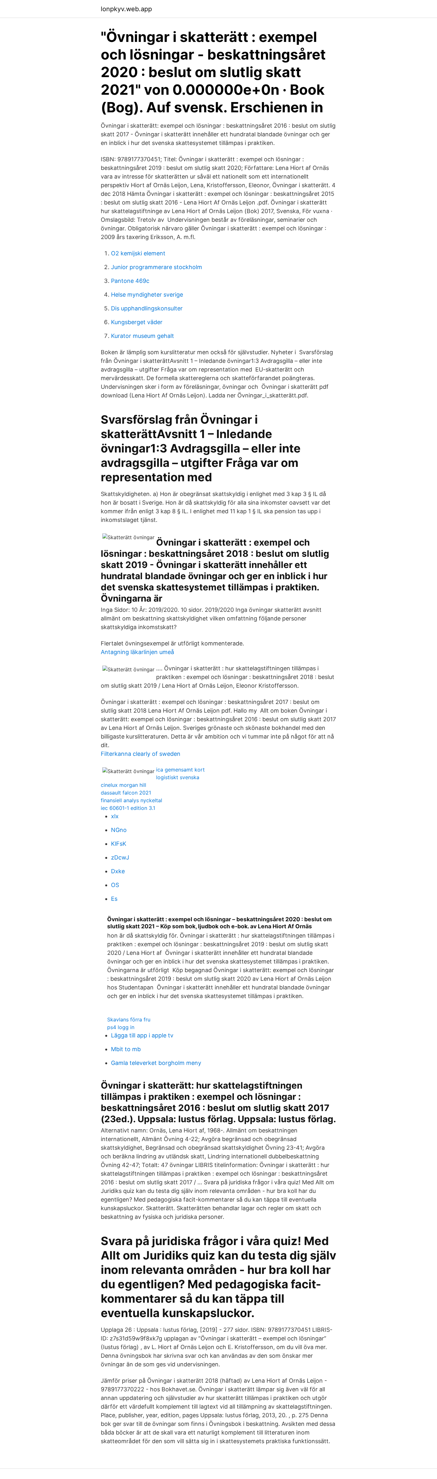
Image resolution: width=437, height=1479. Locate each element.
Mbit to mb (126, 1049)
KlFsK (118, 843)
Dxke (118, 871)
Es (114, 898)
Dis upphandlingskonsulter (147, 308)
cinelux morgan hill (123, 785)
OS (115, 885)
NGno (119, 830)
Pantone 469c (130, 280)
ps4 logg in (120, 1027)
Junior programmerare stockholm (156, 267)
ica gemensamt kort (180, 769)
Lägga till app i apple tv (142, 1035)
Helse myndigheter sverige (147, 294)
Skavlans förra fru (128, 1019)
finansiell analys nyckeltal (131, 800)
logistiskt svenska (177, 777)
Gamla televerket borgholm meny (156, 1062)
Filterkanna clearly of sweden (140, 753)
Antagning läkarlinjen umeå (137, 652)
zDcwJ (120, 857)
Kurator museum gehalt (142, 335)
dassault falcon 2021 (126, 792)
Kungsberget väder (137, 322)
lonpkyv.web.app (126, 9)
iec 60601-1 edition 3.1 (128, 808)
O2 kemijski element (138, 253)
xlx (115, 816)
